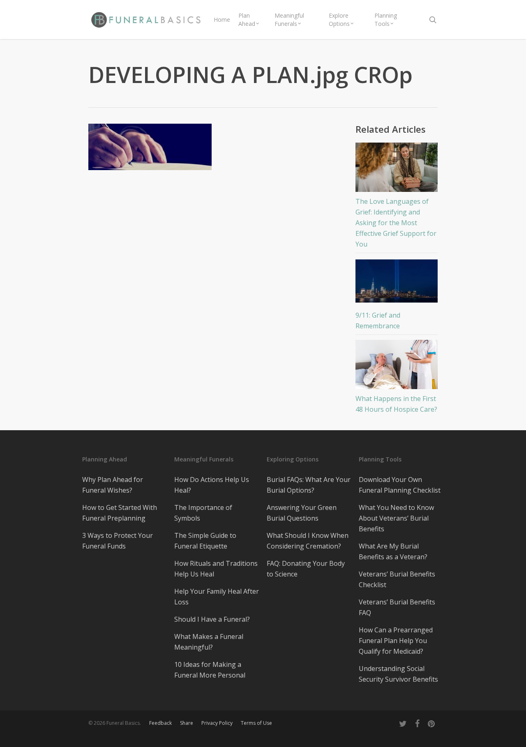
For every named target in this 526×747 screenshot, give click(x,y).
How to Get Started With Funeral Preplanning (119, 513)
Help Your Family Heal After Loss (216, 596)
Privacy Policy (217, 722)
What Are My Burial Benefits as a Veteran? (393, 551)
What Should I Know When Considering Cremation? (307, 541)
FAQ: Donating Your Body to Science (306, 569)
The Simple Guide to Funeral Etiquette (205, 541)
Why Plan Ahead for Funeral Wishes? (112, 485)
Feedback (160, 722)
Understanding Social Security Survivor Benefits (398, 674)
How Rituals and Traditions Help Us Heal (216, 569)
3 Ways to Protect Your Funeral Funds (117, 541)
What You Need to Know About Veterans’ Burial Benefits (396, 518)
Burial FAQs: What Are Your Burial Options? (309, 485)
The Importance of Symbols (203, 513)
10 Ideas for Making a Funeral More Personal (209, 670)
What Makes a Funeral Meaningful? (208, 642)
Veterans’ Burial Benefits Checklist (397, 579)
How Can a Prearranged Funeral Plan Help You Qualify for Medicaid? (396, 640)
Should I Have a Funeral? (212, 619)
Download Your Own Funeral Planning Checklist (400, 485)
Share (186, 722)
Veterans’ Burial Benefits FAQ (397, 607)
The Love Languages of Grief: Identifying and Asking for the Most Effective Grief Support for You (395, 223)
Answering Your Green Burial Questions (302, 513)
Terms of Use (256, 722)
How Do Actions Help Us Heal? (211, 485)
